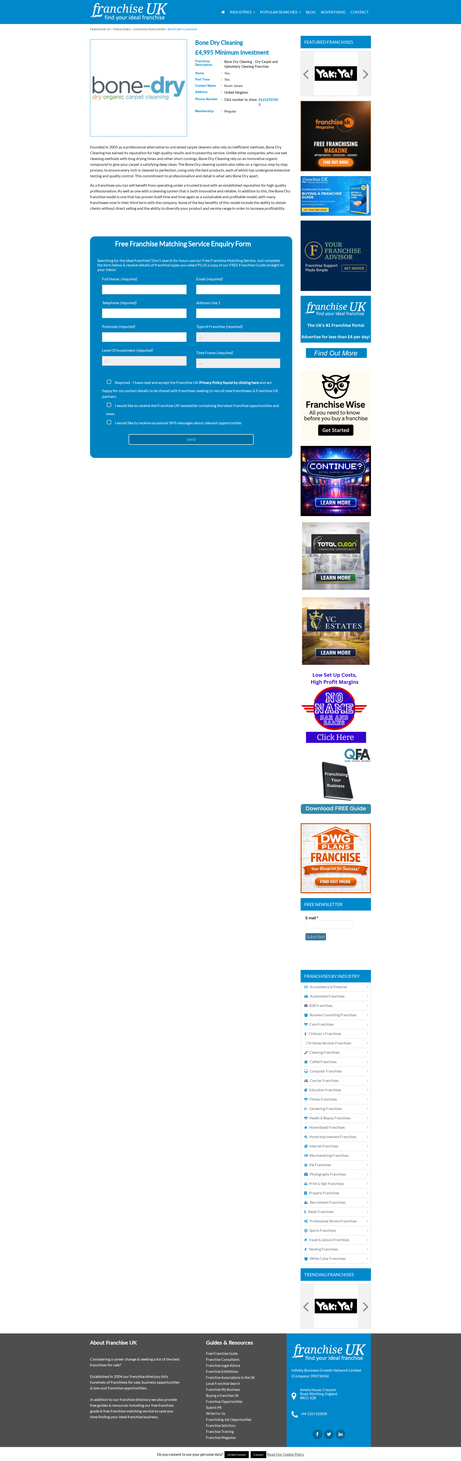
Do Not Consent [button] (236, 1454)
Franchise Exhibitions (222, 1371)
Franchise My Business (223, 1389)
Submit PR (214, 1408)
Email (209, 279)
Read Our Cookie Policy (285, 1454)
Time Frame (214, 352)
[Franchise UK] (129, 11)
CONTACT (360, 12)
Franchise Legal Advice (223, 1365)
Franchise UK (100, 29)
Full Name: (119, 279)
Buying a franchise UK (222, 1395)
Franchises (121, 29)
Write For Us (215, 1414)
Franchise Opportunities (224, 1401)
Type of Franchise (219, 326)
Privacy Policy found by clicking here (229, 382)
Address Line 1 (208, 302)
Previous (307, 73)
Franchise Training (220, 1432)
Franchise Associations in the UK (230, 1377)
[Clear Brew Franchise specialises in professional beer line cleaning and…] (336, 73)
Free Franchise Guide (222, 1353)
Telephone (119, 302)
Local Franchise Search (223, 1383)
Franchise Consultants (222, 1359)
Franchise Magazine (221, 1438)
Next (365, 73)
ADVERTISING (333, 12)
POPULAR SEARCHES (278, 12)
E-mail (311, 917)
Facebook (317, 1434)
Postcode (118, 326)
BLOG (311, 12)
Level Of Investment (127, 350)
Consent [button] (258, 1454)
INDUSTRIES (240, 12)
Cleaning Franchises (149, 29)
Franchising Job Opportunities (228, 1420)
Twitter (329, 1434)
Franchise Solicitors (221, 1426)
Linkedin (340, 1434)
